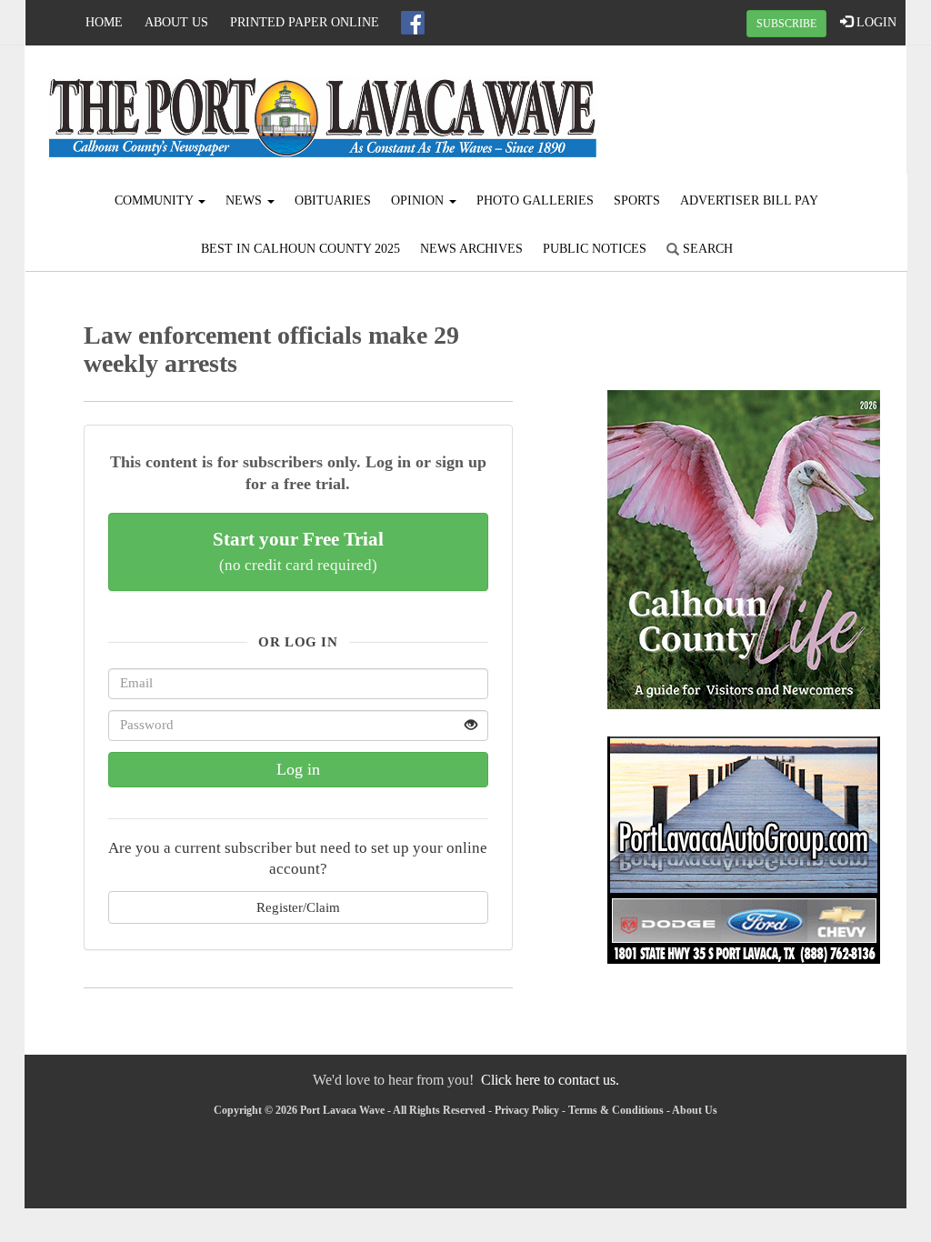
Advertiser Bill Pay (749, 200)
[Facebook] (412, 22)
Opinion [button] (419, 200)
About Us (176, 22)
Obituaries (333, 200)
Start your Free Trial (298, 551)
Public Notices (594, 248)
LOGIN (874, 22)
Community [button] (155, 200)
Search (706, 248)
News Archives (471, 248)
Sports (637, 200)
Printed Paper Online (304, 22)
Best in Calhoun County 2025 (300, 248)
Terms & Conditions (616, 1110)
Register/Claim (298, 907)
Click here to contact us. (550, 1079)
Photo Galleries (535, 200)
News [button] (245, 200)
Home (104, 22)
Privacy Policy (527, 1110)
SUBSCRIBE (786, 23)
